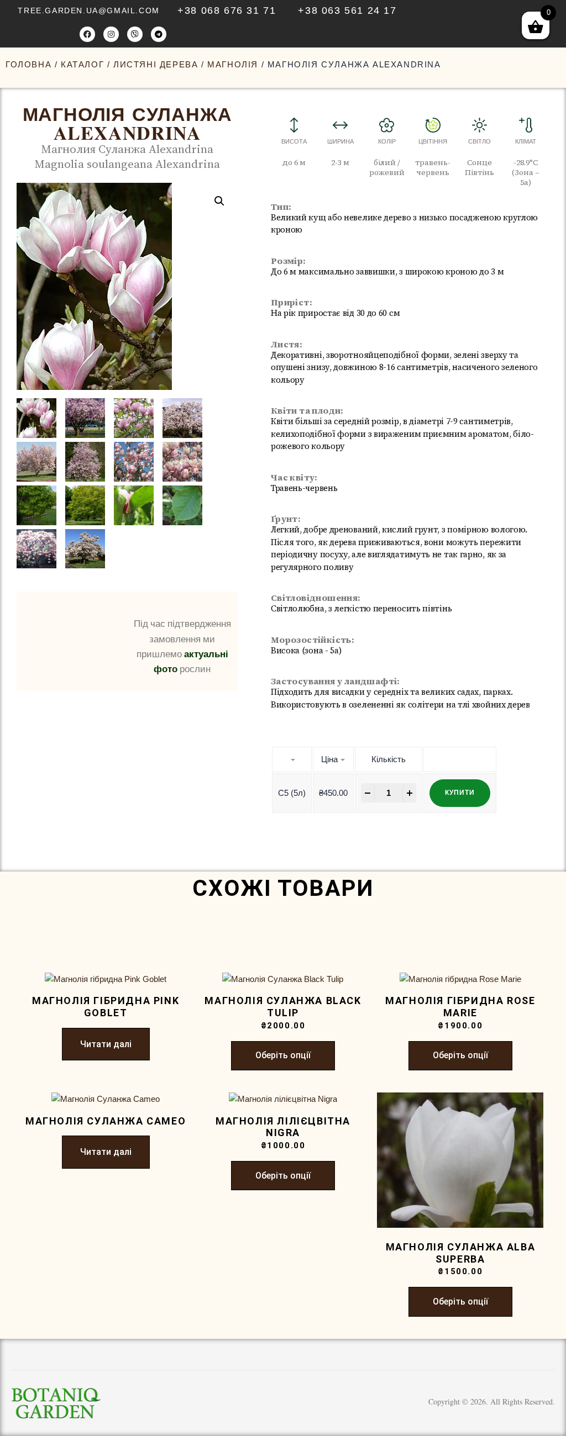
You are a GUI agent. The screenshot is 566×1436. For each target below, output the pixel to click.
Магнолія (232, 64)
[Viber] (135, 34)
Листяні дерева (155, 64)
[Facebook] (87, 34)
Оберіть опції (283, 1055)
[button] (219, 201)
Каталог (82, 64)
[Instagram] (111, 34)
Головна (28, 64)
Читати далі (106, 1044)
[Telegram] (158, 34)
